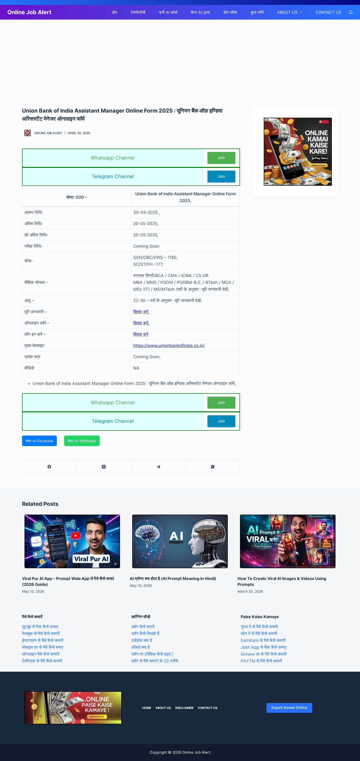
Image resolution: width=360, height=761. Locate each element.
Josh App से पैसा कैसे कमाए (263, 647)
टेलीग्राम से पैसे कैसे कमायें (42, 660)
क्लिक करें (140, 334)
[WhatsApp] (213, 467)
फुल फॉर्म (257, 12)
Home (146, 708)
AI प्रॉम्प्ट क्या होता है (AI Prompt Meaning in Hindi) (173, 578)
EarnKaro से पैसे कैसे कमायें (263, 640)
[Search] (351, 12)
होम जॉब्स (230, 12)
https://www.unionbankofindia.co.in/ (169, 345)
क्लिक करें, (141, 311)
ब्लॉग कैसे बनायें (143, 626)
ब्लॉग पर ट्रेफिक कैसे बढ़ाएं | (153, 654)
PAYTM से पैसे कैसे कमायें (261, 660)
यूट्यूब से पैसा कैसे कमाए (40, 626)
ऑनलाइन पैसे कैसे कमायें (40, 654)
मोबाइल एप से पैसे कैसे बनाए (42, 647)
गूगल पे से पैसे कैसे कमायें (259, 626)
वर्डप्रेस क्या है (142, 640)
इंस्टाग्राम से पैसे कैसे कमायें (42, 640)
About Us (287, 12)
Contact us (328, 12)
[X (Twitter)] (104, 467)
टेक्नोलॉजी (138, 12)
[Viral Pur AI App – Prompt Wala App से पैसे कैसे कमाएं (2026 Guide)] (72, 541)
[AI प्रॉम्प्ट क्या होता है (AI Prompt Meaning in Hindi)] (180, 541)
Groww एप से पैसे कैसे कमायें (263, 654)
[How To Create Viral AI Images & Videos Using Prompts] (288, 541)
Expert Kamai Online (289, 707)
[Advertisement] (147, 56)
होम (114, 12)
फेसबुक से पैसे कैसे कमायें (41, 633)
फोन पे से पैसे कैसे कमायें (259, 633)
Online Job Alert (29, 12)
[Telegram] (158, 467)
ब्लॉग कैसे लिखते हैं (145, 633)
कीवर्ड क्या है (141, 647)
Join (221, 157)
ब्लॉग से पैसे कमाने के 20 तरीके (155, 660)
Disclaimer (184, 708)
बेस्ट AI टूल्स (200, 12)
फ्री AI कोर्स (168, 12)
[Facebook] (49, 467)
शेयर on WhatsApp (82, 441)
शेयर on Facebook (39, 441)
